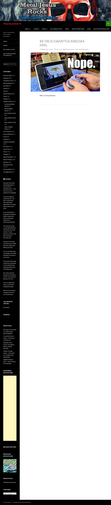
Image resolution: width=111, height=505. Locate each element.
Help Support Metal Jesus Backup (9, 54)
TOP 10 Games (7, 131)
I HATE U (5, 139)
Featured (5, 78)
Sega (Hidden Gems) (10, 118)
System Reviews (7, 94)
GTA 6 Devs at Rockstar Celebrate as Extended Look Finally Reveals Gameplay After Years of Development (9, 265)
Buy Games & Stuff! (56, 29)
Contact (36, 29)
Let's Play (5, 86)
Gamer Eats (6, 149)
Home (89, 29)
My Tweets (6, 307)
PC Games (6, 146)
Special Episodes (8, 157)
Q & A (5, 137)
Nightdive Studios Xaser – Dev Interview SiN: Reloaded (9, 361)
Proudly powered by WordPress (22, 502)
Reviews (5, 162)
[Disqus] (65, 140)
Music (5, 152)
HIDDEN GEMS (7, 101)
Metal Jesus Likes (8, 165)
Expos (67, 29)
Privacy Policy (7, 502)
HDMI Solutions (7, 83)
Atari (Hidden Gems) (10, 122)
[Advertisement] (9, 408)
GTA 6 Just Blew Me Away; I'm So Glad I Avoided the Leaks (8, 284)
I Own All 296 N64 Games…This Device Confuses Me (9, 338)
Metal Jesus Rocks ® (12, 23)
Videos (44, 29)
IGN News (8, 179)
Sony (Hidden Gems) (10, 113)
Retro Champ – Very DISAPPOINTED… (77, 49)
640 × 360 (59, 49)
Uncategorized (7, 172)
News (4, 91)
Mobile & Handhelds (9, 142)
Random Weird (7, 169)
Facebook (6, 314)
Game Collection (8, 134)
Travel (5, 96)
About (27, 29)
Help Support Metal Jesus (102, 29)
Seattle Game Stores (78, 29)
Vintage (5, 154)
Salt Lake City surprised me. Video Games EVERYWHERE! (9, 331)
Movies (5, 88)
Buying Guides (7, 75)
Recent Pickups (7, 159)
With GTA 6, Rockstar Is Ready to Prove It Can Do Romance (9, 292)
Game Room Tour (8, 80)
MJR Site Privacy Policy (9, 482)
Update (5, 99)
